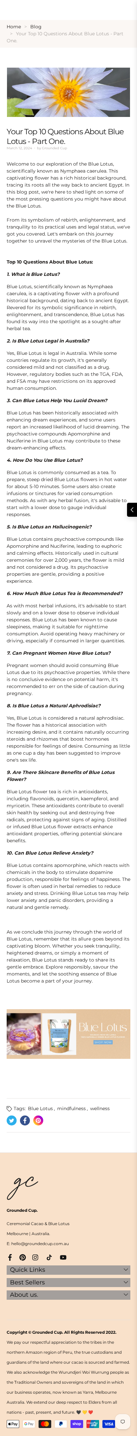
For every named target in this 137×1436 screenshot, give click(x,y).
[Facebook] (10, 1256)
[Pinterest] (22, 1256)
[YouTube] (63, 1256)
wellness (100, 1108)
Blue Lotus (40, 1108)
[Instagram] (35, 1256)
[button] (132, 510)
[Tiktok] (49, 1256)
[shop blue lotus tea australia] (68, 1034)
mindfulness (71, 1108)
